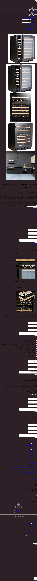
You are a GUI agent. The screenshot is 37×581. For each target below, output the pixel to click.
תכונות (34, 245)
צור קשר (33, 33)
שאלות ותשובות (30, 31)
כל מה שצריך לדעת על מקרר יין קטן (29, 468)
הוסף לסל (35, 218)
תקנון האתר (33, 462)
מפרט (34, 247)
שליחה (36, 242)
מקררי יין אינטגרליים (29, 19)
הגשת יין (31, 29)
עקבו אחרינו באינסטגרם (19, 513)
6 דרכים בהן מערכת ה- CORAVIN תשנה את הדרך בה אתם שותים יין (24, 467)
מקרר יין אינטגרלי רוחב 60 (21, 209)
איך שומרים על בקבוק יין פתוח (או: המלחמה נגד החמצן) (26, 474)
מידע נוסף (33, 244)
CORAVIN (33, 22)
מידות (34, 248)
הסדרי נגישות (33, 463)
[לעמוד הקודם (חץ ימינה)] (36, 544)
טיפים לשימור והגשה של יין (30, 454)
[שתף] (34, 543)
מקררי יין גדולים (30, 21)
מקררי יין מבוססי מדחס (29, 18)
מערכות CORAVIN (30, 24)
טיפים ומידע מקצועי (29, 536)
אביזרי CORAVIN (30, 452)
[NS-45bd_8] (22, 63)
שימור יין (31, 30)
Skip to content (34, 1)
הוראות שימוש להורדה (33, 394)
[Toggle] (31, 443)
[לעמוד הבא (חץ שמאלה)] (35, 544)
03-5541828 (35, 479)
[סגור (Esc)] (33, 543)
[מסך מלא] (35, 543)
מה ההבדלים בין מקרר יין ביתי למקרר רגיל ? (28, 470)
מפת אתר (33, 460)
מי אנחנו (33, 13)
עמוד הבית (35, 182)
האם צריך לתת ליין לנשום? (30, 473)
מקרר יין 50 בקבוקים (29, 209)
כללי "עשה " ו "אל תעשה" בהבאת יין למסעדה (27, 472)
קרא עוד (24, 340)
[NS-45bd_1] (20, 150)
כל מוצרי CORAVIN (30, 23)
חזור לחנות (31, 32)
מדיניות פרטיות (32, 461)
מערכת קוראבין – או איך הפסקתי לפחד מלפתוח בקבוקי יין (25, 471)
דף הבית (33, 12)
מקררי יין (33, 15)
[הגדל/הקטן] (36, 543)
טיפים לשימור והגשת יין (31, 535)
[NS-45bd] (20, 121)
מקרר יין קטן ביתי (30, 445)
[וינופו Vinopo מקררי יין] (18, 508)
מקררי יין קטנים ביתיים (29, 17)
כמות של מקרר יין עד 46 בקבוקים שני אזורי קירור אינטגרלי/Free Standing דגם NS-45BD (21, 205)
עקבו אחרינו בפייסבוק (19, 510)
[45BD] (20, 180)
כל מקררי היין (31, 16)
